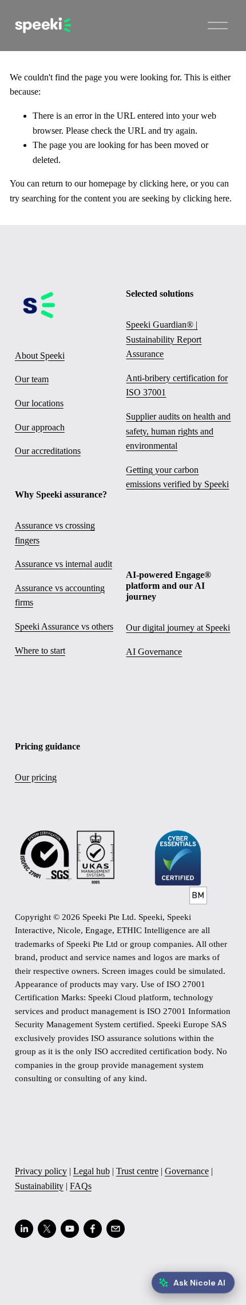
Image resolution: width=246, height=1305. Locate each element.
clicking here (163, 183)
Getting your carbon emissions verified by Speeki (177, 477)
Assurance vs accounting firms (60, 595)
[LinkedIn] (24, 1228)
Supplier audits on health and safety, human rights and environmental (178, 430)
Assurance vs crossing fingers (55, 533)
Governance (187, 1171)
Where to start (40, 650)
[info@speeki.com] (115, 1228)
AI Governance (154, 652)
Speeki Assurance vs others (64, 626)
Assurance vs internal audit (63, 564)
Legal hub (91, 1171)
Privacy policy (41, 1171)
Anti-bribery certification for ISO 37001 (177, 385)
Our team (32, 379)
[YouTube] (70, 1228)
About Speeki (40, 355)
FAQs (81, 1186)
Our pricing (36, 777)
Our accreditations (48, 451)
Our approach (40, 427)
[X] (47, 1228)
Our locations (39, 403)
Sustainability (39, 1186)
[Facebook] (93, 1228)
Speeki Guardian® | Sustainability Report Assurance (163, 339)
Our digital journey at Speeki (178, 627)
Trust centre (137, 1171)
